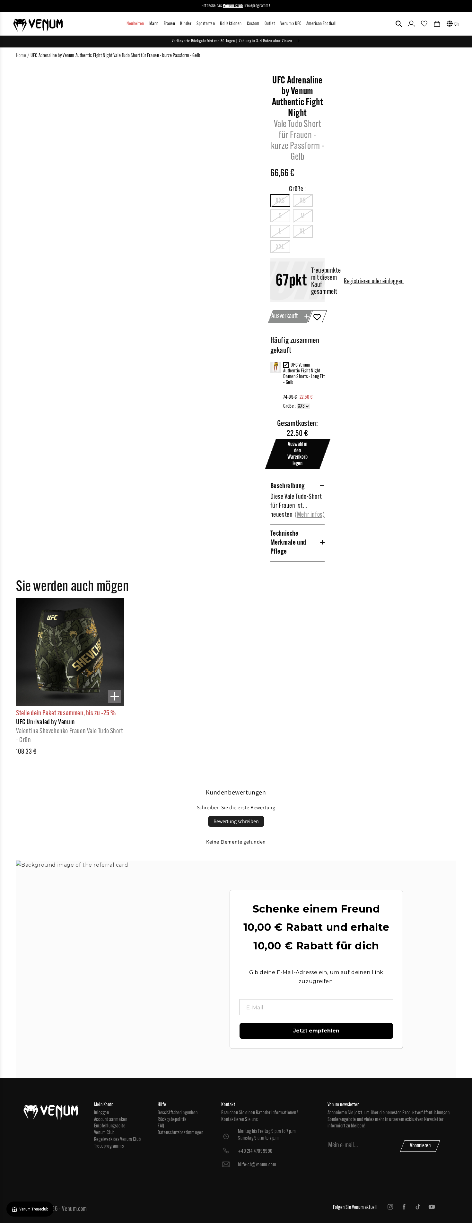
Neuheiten (135, 23)
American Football (321, 23)
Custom (253, 23)
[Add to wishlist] (317, 316)
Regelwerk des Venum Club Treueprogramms (117, 1143)
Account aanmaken (110, 1119)
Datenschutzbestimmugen (180, 1132)
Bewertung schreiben (236, 821)
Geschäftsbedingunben (177, 1113)
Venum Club (104, 1132)
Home (21, 55)
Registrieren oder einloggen (374, 281)
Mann (154, 23)
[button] (399, 24)
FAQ (161, 1126)
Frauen (169, 23)
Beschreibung (287, 486)
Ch (456, 24)
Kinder (185, 23)
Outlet (270, 23)
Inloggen (101, 1113)
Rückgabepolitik (172, 1119)
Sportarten (206, 23)
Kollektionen (231, 23)
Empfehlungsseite (110, 1126)
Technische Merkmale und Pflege (288, 543)
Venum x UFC (290, 23)
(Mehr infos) (310, 515)
